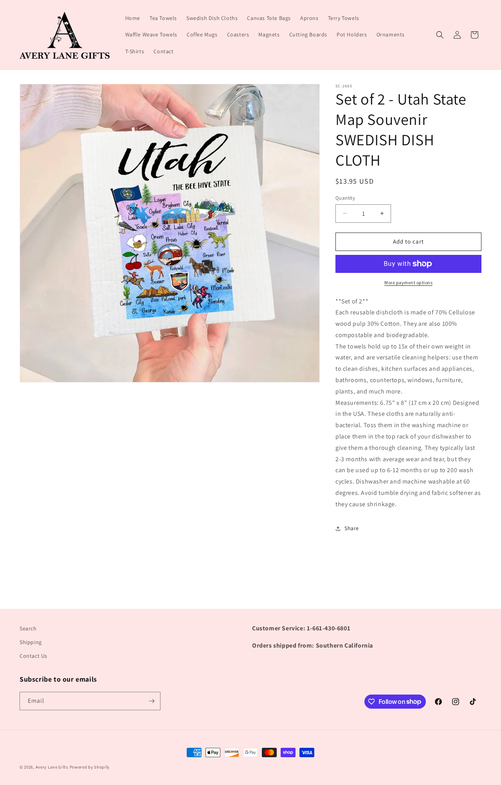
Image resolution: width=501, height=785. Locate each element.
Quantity (345, 198)
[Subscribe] (151, 701)
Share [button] (351, 528)
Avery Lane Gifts (52, 767)
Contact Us (33, 655)
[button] (440, 34)
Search (28, 628)
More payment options (408, 282)
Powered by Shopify (90, 767)
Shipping (31, 642)
